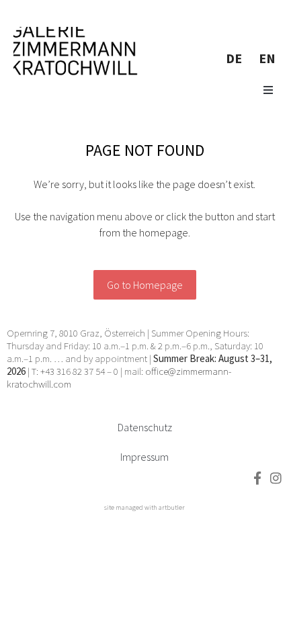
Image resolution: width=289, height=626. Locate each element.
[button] (268, 90)
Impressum (144, 456)
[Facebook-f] (257, 478)
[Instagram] (276, 478)
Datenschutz (145, 427)
